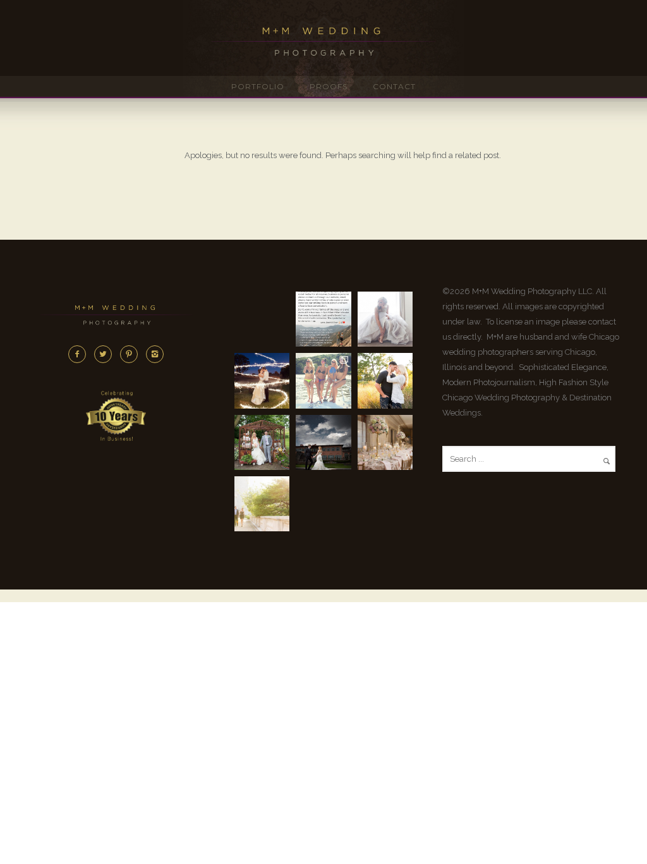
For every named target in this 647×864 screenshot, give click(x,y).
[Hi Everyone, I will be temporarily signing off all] (323, 319)
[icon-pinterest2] (132, 354)
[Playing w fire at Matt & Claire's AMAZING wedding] (261, 380)
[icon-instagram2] (155, 354)
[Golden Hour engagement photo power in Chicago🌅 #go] (261, 503)
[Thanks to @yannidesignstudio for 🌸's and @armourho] (385, 442)
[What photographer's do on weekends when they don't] (323, 380)
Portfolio (257, 86)
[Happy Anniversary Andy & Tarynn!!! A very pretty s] (261, 442)
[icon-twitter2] (106, 354)
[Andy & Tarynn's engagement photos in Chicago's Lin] (385, 380)
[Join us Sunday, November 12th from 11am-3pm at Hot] (385, 319)
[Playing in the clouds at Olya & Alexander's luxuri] (323, 442)
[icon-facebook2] (80, 354)
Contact (394, 86)
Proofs (329, 86)
